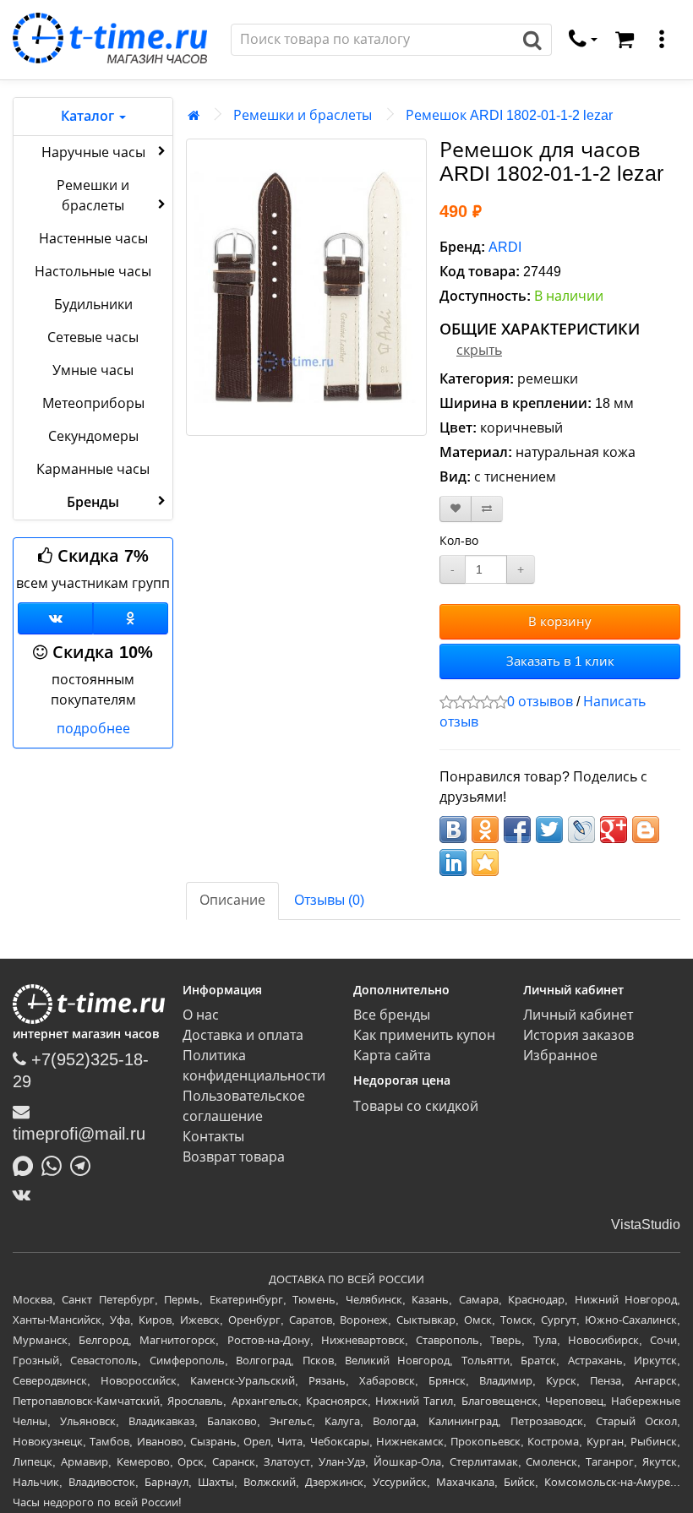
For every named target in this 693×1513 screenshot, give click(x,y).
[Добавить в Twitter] (549, 829)
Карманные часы (93, 469)
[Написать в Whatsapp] (55, 1164)
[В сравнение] (487, 509)
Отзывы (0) (329, 900)
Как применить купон (424, 1035)
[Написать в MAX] (27, 1164)
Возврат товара (234, 1157)
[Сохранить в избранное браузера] (485, 862)
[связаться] (583, 39)
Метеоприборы (93, 403)
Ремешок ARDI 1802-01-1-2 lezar (509, 115)
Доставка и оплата (243, 1035)
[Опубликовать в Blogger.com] (645, 829)
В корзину (560, 621)
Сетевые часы (93, 337)
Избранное (560, 1055)
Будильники (93, 304)
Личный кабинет (578, 1015)
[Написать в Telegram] (84, 1164)
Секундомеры (93, 436)
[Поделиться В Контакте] (453, 829)
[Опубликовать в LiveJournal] (581, 829)
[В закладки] (455, 509)
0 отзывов (540, 701)
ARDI (504, 247)
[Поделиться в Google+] (613, 829)
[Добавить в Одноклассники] (485, 829)
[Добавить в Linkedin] (453, 862)
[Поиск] (533, 40)
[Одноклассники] (130, 618)
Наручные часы (93, 152)
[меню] (661, 39)
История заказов (578, 1035)
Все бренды (391, 1015)
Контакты (213, 1136)
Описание (232, 900)
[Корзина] (624, 39)
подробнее (93, 728)
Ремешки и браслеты (93, 195)
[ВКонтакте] (26, 1194)
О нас (201, 1015)
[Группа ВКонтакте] (55, 618)
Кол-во (458, 540)
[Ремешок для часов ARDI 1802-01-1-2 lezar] (306, 287)
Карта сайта (392, 1055)
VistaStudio (645, 1224)
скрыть (479, 350)
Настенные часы (93, 238)
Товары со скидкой (415, 1106)
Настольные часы (93, 271)
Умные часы (93, 370)
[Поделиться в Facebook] (517, 829)
